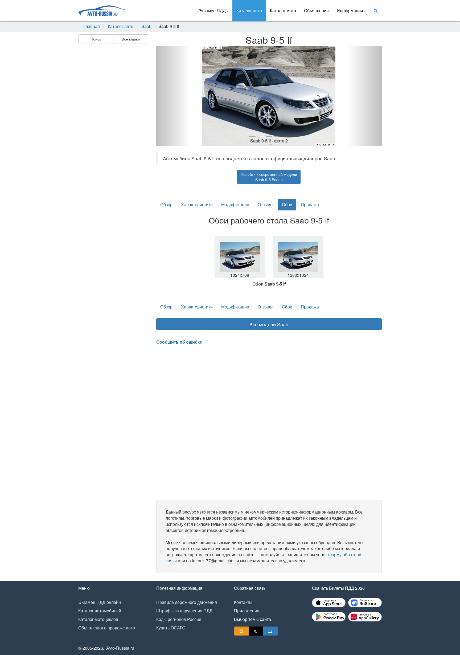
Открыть (240, 260)
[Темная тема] (256, 631)
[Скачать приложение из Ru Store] (365, 602)
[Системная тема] (270, 631)
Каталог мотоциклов (98, 619)
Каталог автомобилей (99, 611)
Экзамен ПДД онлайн (99, 602)
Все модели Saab (268, 324)
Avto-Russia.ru (120, 648)
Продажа (310, 204)
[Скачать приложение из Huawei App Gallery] (365, 616)
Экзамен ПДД (212, 10)
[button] (173, 96)
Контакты (243, 602)
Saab (146, 26)
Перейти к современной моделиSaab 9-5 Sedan (269, 177)
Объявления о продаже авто (106, 628)
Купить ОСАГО (170, 628)
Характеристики (197, 204)
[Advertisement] (112, 129)
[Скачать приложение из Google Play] (329, 616)
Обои (287, 204)
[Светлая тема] (241, 631)
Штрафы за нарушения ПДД (184, 611)
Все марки (131, 39)
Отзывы (265, 204)
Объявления (316, 10)
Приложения (246, 611)
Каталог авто (249, 10)
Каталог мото (283, 10)
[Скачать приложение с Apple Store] (329, 602)
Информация (350, 10)
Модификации (235, 204)
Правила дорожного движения (186, 602)
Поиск (96, 39)
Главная (91, 26)
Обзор (166, 204)
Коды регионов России (178, 619)
